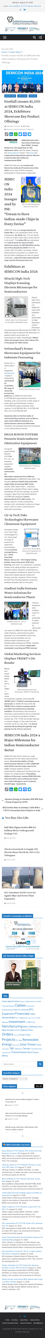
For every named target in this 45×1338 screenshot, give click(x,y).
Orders (7, 1034)
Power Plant (24, 1035)
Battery (22, 1001)
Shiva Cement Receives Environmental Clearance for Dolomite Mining (19, 1114)
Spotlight (33, 96)
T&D (11, 1048)
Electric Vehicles (21, 1010)
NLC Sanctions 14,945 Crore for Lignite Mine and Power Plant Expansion (20, 895)
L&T (33, 1022)
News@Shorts (38, 1323)
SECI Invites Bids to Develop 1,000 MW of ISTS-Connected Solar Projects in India (21, 809)
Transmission (19, 1052)
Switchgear (5, 1049)
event (31, 153)
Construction (7, 1010)
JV (26, 1022)
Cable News (24, 1320)
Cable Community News (10, 1323)
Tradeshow (29, 129)
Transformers (6, 1052)
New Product (8, 1030)
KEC (30, 1022)
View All (39, 1086)
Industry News (10, 96)
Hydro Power (32, 1018)
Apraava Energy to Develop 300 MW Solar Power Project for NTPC (24, 800)
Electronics (10, 129)
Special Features (26, 1323)
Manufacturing (12, 1026)
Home (7, 1320)
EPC (31, 1009)
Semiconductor (13, 153)
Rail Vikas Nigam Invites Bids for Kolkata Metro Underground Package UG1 (20, 830)
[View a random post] (40, 37)
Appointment (14, 1001)
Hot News (14, 1320)
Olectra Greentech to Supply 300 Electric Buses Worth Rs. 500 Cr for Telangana (22, 852)
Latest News (22, 96)
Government (8, 1017)
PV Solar (19, 1040)
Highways (23, 1018)
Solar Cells (15, 1045)
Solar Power (28, 1044)
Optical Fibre (26, 1030)
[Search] (40, 1064)
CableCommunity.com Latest (17, 1145)
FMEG (32, 1014)
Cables (20, 1005)
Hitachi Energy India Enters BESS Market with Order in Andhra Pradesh (21, 1128)
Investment (17, 1022)
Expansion (8, 1013)
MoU (40, 1027)
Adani (4, 1001)
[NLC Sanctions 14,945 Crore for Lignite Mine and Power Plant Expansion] (22, 868)
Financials (22, 1013)
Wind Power (33, 1052)
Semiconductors (19, 129)
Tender (26, 1048)
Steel (38, 1045)
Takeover (18, 1049)
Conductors (30, 1006)
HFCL (17, 1018)
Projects (8, 1039)
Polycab (16, 1035)
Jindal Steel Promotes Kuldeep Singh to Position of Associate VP (22, 1100)
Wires (5, 1055)
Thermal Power (36, 1049)
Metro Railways (30, 1026)
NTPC (17, 1030)
